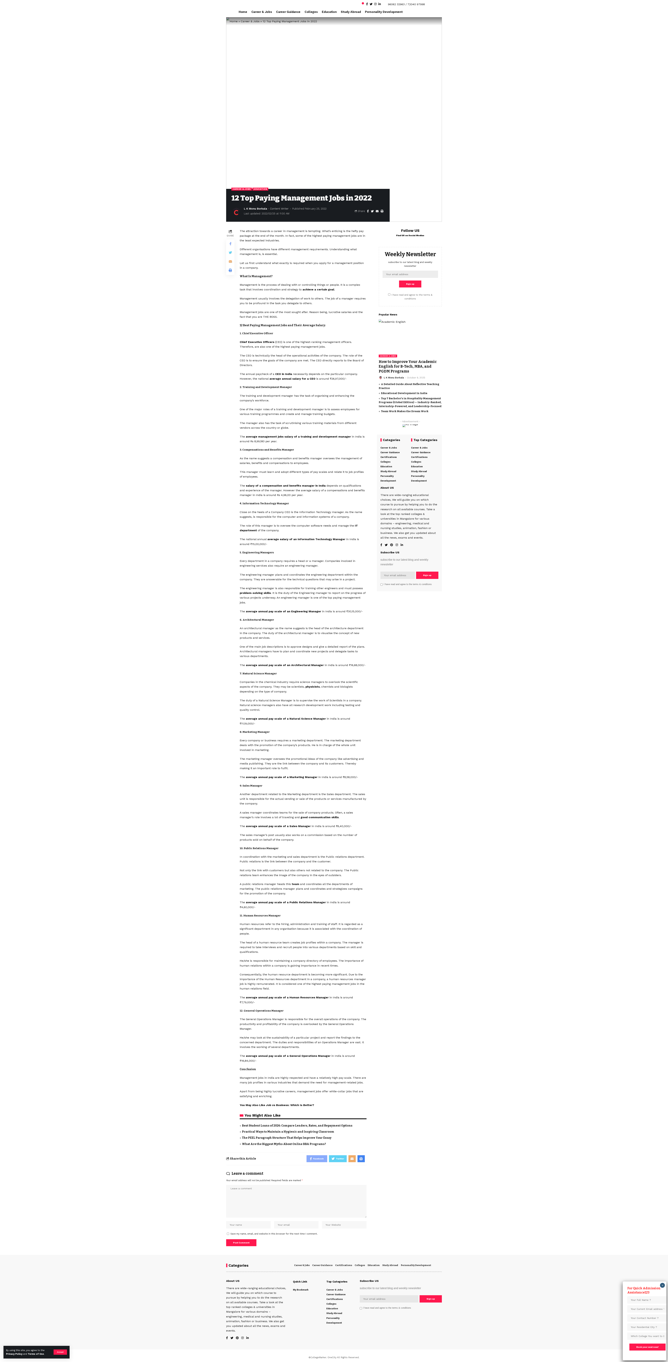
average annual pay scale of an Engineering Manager (283, 611)
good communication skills (320, 817)
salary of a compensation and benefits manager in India (286, 485)
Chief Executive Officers (257, 342)
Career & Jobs (250, 21)
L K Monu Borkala (255, 208)
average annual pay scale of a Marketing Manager (281, 777)
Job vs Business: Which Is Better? (290, 1105)
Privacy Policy (14, 1354)
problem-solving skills (255, 593)
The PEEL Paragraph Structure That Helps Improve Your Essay (286, 1137)
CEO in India (283, 374)
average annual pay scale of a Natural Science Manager (286, 718)
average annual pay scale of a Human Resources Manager (287, 997)
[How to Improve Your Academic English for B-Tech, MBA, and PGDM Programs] (410, 338)
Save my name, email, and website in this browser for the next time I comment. (274, 1233)
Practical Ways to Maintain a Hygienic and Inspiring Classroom (288, 1131)
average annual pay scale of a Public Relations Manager (286, 902)
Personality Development (416, 1265)
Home (234, 21)
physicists (312, 686)
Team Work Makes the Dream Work (404, 411)
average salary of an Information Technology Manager (306, 539)
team (295, 884)
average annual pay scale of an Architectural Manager (285, 665)
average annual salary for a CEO (292, 378)
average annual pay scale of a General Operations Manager (288, 1055)
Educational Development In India (404, 393)
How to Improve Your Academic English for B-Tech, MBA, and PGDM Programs (408, 366)
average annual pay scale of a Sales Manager (278, 826)
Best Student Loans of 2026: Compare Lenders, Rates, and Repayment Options (297, 1125)
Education (260, 189)
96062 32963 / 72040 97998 (406, 4)
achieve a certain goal (318, 289)
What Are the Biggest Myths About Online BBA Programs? (284, 1144)
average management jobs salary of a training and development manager (298, 436)
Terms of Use (36, 1354)
